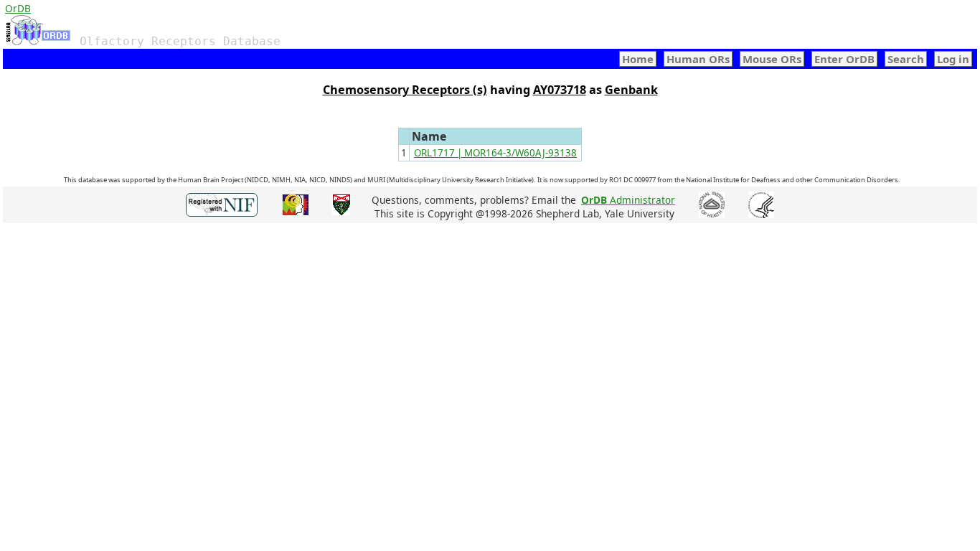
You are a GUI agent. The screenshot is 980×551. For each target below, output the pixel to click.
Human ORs (698, 59)
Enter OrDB (844, 59)
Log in (953, 59)
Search (905, 59)
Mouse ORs (772, 59)
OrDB (18, 8)
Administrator (628, 200)
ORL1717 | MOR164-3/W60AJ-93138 (495, 152)
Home (638, 59)
